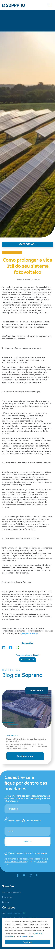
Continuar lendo (25, 756)
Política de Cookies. (27, 936)
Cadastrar (27, 841)
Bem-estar (7, 897)
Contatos (8, 907)
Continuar (27, 942)
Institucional (36, 690)
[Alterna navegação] (50, 5)
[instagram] (31, 875)
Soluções (8, 886)
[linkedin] (37, 875)
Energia (5, 901)
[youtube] (24, 875)
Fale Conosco (27, 659)
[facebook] (17, 875)
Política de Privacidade (16, 861)
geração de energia (29, 633)
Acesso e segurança (11, 892)
